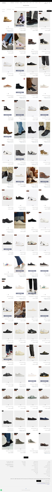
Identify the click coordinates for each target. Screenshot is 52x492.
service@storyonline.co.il (9, 464)
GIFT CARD (36, 472)
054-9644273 (11, 466)
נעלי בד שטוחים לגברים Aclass (22, 428)
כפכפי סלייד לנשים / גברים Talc (46, 406)
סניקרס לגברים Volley (10, 207)
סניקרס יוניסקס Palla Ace (10, 296)
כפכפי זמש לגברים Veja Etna (46, 362)
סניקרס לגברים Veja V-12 (22, 51)
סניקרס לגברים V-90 (35, 362)
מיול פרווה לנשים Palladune (10, 95)
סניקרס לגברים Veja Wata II (46, 162)
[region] (26, 1)
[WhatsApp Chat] (1, 490)
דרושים (49, 476)
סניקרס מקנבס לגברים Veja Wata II (46, 51)
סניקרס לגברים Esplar (35, 207)
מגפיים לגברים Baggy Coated (34, 51)
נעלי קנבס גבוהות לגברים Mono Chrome (21, 95)
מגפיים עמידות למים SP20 (47, 207)
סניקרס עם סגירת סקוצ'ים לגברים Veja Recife (8, 162)
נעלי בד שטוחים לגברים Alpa (34, 428)
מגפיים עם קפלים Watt (23, 162)
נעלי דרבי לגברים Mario (10, 428)
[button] (39, 3)
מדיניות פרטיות (48, 472)
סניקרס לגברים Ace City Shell (22, 207)
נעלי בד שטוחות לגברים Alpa (47, 428)
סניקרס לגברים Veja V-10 (10, 51)
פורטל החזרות (36, 468)
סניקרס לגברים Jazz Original (34, 162)
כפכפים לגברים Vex (11, 252)
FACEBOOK (24, 464)
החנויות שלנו (48, 464)
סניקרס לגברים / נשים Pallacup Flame (45, 296)
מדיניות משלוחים (36, 464)
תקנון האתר (48, 468)
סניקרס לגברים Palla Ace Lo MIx (46, 95)
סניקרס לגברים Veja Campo (34, 95)
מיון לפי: (13, 9)
